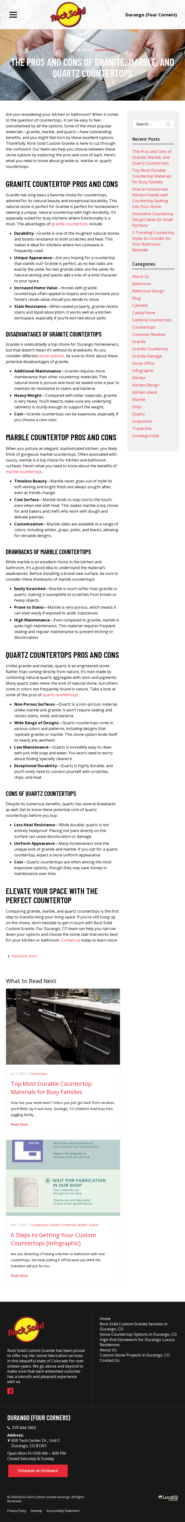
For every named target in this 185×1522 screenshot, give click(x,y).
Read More (19, 1124)
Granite (139, 341)
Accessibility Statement (62, 1510)
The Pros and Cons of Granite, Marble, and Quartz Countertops (92, 67)
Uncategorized (145, 435)
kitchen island (144, 392)
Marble (82, 1225)
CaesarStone (143, 312)
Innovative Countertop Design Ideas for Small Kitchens (152, 219)
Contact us (70, 940)
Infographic (142, 370)
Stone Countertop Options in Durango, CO (138, 1334)
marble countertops (24, 471)
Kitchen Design (145, 385)
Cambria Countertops (152, 320)
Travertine (142, 428)
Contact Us (109, 1360)
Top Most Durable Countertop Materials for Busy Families (51, 1088)
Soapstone (142, 421)
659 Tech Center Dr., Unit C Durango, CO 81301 (35, 1443)
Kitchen (139, 377)
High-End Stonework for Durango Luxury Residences (137, 1342)
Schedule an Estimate (38, 1470)
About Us (140, 276)
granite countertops (70, 224)
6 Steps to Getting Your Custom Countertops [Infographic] (53, 1239)
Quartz (93, 1225)
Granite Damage (147, 356)
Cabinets (140, 305)
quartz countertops (60, 694)
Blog (136, 298)
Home (105, 1318)
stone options (51, 355)
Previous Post (25, 956)
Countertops (104, 50)
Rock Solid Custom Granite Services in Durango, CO (133, 1326)
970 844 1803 (24, 1427)
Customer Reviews (148, 334)
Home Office (143, 363)
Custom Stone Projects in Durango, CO (135, 1355)
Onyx (136, 406)
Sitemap (36, 1510)
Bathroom (141, 283)
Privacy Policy (16, 1510)
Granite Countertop (63, 1225)
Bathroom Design (148, 291)
